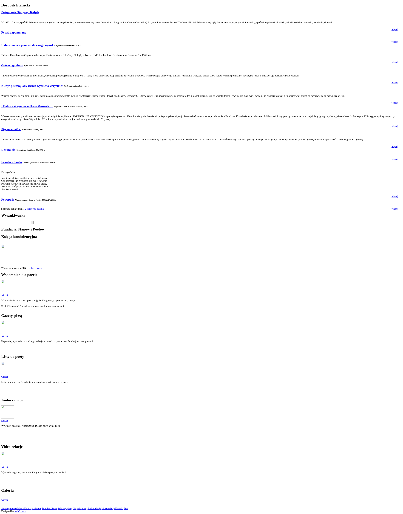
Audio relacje (94, 508)
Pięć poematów (11, 129)
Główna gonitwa (12, 65)
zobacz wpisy (35, 268)
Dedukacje (8, 149)
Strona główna (8, 508)
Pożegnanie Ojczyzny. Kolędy (20, 12)
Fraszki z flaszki (11, 162)
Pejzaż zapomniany (13, 32)
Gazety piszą (65, 508)
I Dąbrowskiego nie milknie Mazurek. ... (27, 106)
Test (126, 508)
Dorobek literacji (50, 508)
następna (31, 208)
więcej (395, 29)
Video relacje (108, 508)
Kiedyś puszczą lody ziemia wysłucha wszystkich (32, 85)
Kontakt (119, 508)
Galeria (20, 508)
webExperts (20, 511)
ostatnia (40, 208)
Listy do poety (80, 508)
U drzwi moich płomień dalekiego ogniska (28, 45)
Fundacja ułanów (32, 508)
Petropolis (7, 199)
